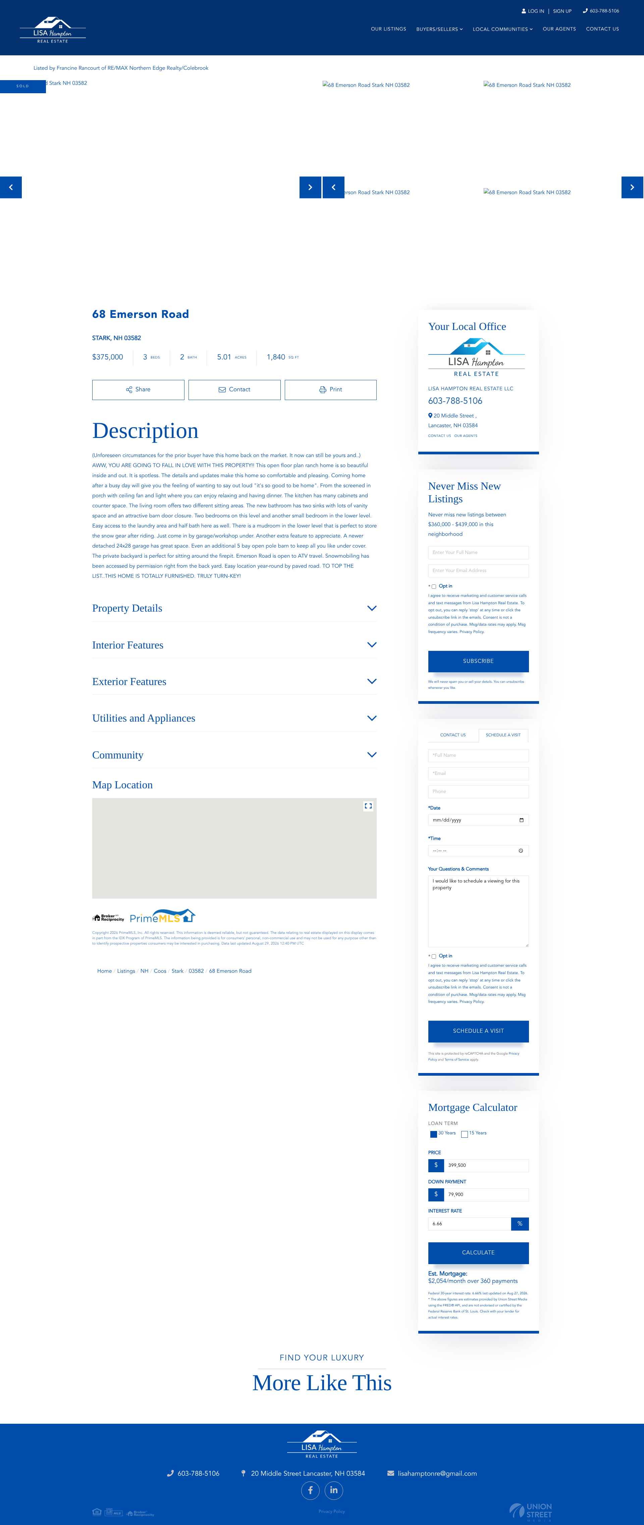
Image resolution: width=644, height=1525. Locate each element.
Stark (178, 971)
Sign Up (562, 11)
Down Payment (447, 1182)
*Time (434, 839)
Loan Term (443, 1124)
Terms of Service (456, 1060)
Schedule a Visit (503, 735)
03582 (196, 971)
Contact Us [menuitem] (602, 29)
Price (434, 1153)
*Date (434, 808)
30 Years (447, 1133)
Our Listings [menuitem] (388, 29)
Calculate (478, 1253)
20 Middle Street (307, 1474)
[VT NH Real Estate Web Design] (530, 1512)
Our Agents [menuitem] (559, 29)
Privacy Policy (471, 632)
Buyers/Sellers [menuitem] (437, 29)
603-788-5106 (604, 11)
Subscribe (478, 661)
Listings (126, 971)
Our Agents (466, 436)
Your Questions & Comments (458, 869)
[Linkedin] (334, 1490)
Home (104, 971)
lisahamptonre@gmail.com (437, 1474)
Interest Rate (445, 1211)
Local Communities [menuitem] (500, 29)
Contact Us (439, 436)
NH (145, 971)
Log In (535, 11)
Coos (160, 971)
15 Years (478, 1133)
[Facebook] (310, 1490)
